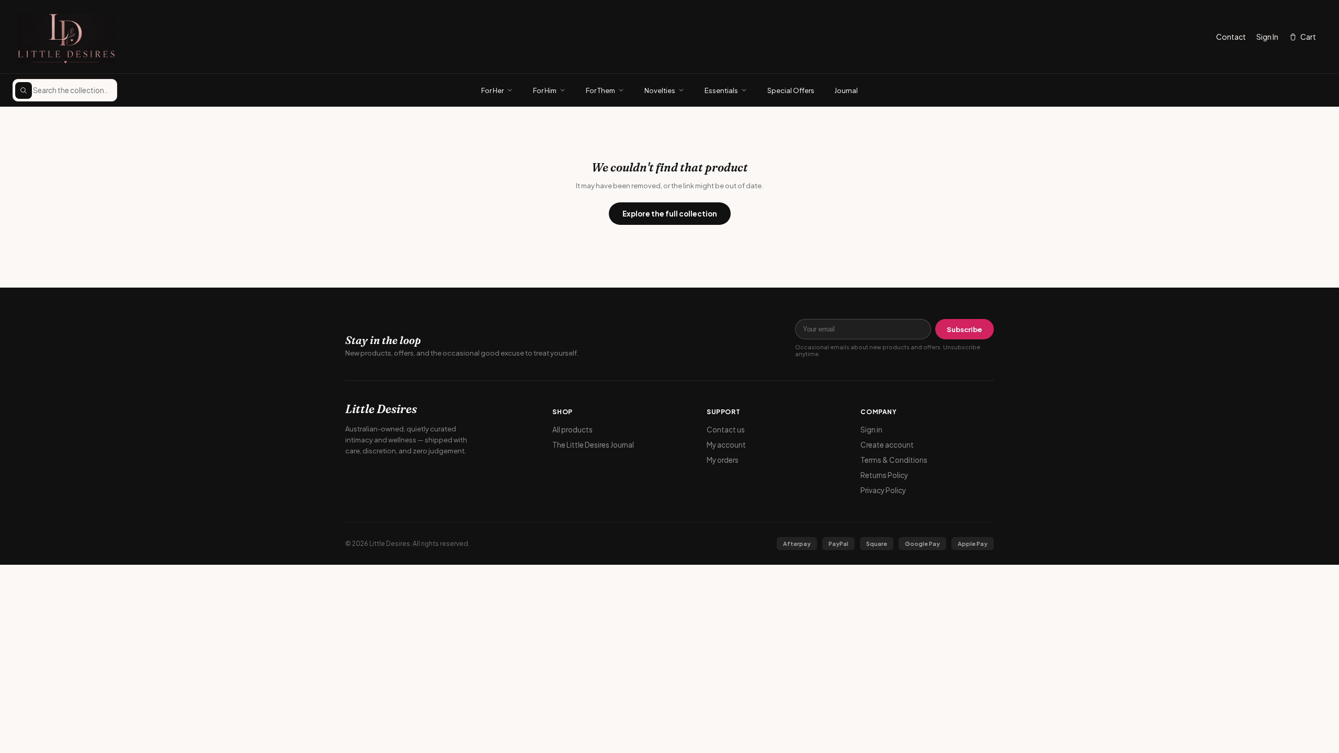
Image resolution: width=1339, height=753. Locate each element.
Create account (887, 444)
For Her (492, 90)
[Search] (23, 90)
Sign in (871, 429)
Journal (846, 90)
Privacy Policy (883, 490)
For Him (545, 90)
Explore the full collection (669, 213)
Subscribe (964, 329)
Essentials (721, 90)
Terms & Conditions (893, 459)
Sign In (1267, 36)
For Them (600, 90)
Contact (1231, 36)
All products (572, 429)
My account (726, 444)
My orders (723, 459)
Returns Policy (884, 475)
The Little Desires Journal (593, 444)
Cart (1308, 36)
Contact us (726, 429)
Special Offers (790, 90)
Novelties (659, 90)
